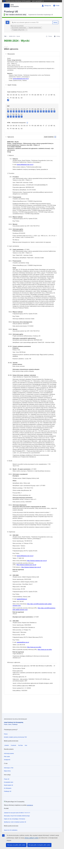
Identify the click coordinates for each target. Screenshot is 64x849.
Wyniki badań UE (8, 785)
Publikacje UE (7, 791)
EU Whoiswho (7, 788)
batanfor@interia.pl (22, 599)
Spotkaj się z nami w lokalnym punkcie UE (15, 822)
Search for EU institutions (10, 830)
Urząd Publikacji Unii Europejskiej (13, 722)
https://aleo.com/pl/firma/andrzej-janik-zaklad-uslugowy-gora (32, 604)
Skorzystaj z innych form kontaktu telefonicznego (17, 815)
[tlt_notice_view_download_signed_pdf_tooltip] (8, 100)
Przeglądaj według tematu (18, 29)
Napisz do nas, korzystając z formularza (14, 819)
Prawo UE (6, 779)
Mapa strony (7, 771)
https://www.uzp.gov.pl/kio (34, 647)
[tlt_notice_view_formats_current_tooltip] (55, 137)
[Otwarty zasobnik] (6, 48)
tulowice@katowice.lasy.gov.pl (21, 78)
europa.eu (30, 805)
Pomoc (6, 734)
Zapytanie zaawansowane (35, 27)
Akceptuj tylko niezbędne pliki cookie (39, 845)
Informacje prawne (9, 753)
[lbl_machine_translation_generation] (27, 123)
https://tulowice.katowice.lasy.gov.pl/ (37, 560)
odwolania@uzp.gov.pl (23, 642)
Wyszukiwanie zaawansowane (19, 27)
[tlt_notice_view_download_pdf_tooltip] (8, 111)
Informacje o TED (8, 767)
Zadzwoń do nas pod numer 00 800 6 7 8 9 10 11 (17, 812)
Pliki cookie (7, 756)
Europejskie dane (8, 782)
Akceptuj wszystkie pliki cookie (16, 845)
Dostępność (7, 759)
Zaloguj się (47, 5)
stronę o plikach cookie (32, 838)
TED (5, 36)
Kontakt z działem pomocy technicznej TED (15, 737)
